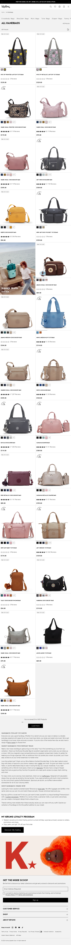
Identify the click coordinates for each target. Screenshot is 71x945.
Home (2, 12)
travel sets (41, 789)
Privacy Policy (10, 895)
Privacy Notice (13, 931)
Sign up (35, 900)
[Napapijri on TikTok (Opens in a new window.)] (22, 927)
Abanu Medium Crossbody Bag (11, 337)
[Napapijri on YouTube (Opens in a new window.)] (19, 927)
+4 (13, 437)
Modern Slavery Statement (8, 935)
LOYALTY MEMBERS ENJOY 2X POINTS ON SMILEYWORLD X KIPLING (36, 1)
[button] (2, 69)
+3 (13, 385)
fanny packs (11, 742)
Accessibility (58, 931)
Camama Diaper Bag (43, 442)
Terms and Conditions (25, 895)
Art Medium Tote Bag (43, 548)
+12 (14, 595)
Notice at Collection (49, 931)
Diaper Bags (57, 18)
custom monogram (12, 797)
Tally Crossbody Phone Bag (11, 600)
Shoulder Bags (23, 18)
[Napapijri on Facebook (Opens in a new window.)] (16, 927)
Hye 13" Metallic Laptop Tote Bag (48, 74)
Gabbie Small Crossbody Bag (11, 390)
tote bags (40, 768)
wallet (40, 763)
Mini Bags (35, 18)
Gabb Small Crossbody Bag (46, 127)
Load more (35, 726)
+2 (13, 542)
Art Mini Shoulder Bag (44, 180)
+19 (14, 332)
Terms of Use (4, 931)
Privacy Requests (22, 931)
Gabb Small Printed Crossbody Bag (13, 127)
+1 (49, 385)
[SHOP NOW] (17, 268)
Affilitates (18, 935)
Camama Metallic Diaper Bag (46, 495)
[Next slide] (69, 1)
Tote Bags (45, 18)
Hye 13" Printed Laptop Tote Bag (12, 74)
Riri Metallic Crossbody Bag (11, 495)
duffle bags (46, 776)
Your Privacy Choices (33, 931)
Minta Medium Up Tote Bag (45, 337)
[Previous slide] (2, 1)
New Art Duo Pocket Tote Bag (47, 232)
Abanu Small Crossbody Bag (46, 285)
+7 (13, 227)
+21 (14, 122)
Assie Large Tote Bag (43, 653)
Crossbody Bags (7, 18)
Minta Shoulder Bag (43, 390)
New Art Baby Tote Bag (9, 548)
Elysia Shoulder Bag (8, 442)
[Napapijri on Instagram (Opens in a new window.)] (12, 927)
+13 (14, 490)
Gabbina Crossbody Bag (45, 600)
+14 (50, 174)
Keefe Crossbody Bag (8, 232)
